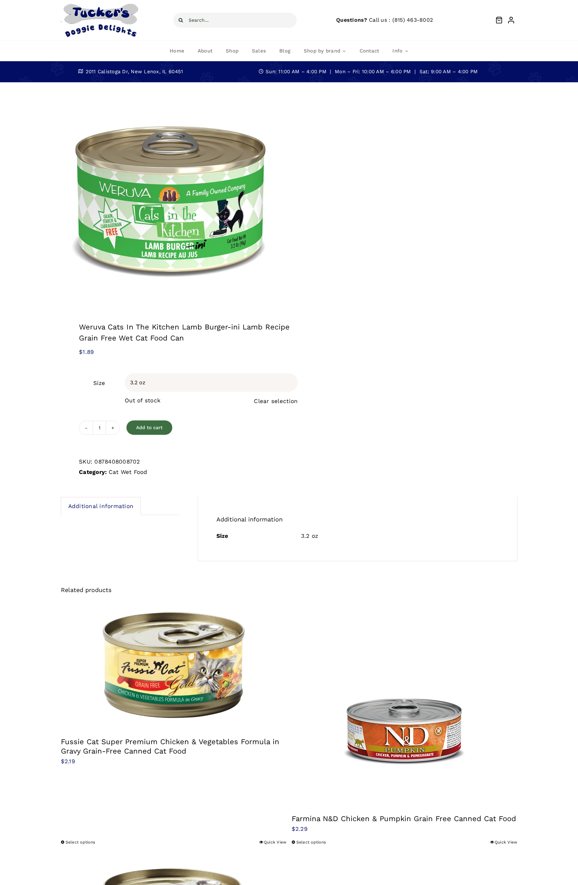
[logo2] (100, 4)
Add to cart (149, 427)
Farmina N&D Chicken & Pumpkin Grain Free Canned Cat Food (404, 818)
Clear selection (276, 401)
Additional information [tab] (101, 506)
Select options (80, 842)
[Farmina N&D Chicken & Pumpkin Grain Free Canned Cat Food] (404, 703)
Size (99, 383)
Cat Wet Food (128, 472)
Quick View (275, 842)
